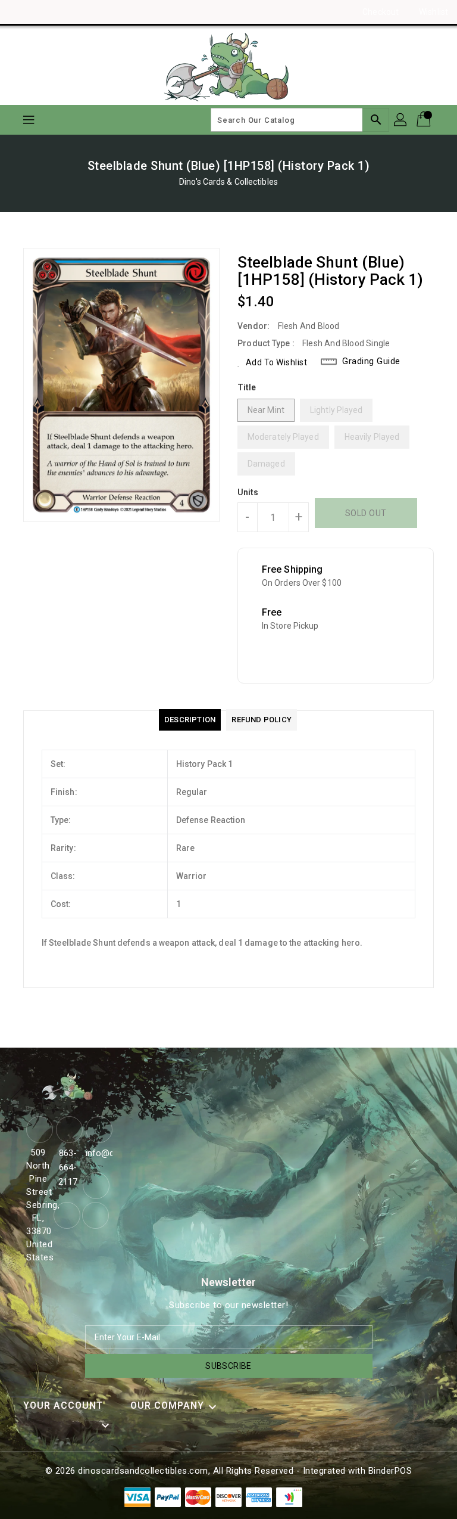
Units (248, 492)
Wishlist (433, 12)
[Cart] (425, 120)
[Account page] (401, 120)
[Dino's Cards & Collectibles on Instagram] (42, 12)
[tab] (190, 720)
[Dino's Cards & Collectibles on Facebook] (19, 12)
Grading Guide (371, 361)
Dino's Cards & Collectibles (228, 182)
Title (246, 387)
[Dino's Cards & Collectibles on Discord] (64, 12)
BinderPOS (390, 1470)
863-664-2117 (67, 1167)
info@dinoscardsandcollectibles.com (97, 1153)
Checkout (380, 12)
